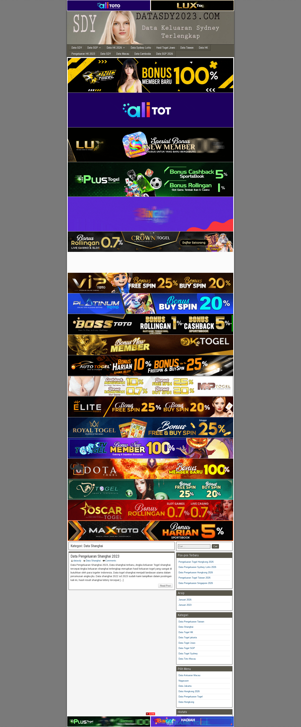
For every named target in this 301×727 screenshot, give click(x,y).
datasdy (77, 560)
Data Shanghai (93, 560)
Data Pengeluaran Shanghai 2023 (95, 556)
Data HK (203, 47)
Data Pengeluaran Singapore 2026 (196, 583)
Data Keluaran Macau (189, 675)
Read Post (165, 585)
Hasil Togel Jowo (165, 47)
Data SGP (92, 47)
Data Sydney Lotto (141, 47)
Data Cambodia (142, 53)
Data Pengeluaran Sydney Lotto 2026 (197, 567)
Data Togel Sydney (188, 653)
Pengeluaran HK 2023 (83, 53)
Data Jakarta (185, 686)
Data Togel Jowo (187, 643)
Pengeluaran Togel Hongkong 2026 (196, 562)
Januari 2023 (185, 605)
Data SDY (76, 47)
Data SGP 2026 (164, 53)
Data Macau (122, 53)
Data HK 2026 (114, 47)
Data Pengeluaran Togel (191, 696)
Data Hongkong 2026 (189, 691)
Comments (110, 560)
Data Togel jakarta (188, 637)
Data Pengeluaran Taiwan (191, 621)
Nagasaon (184, 680)
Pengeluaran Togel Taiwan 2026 (194, 577)
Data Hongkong (186, 702)
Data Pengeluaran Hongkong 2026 (196, 572)
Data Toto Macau (187, 658)
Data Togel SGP (187, 648)
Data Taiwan (187, 47)
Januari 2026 (185, 599)
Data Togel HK (186, 632)
